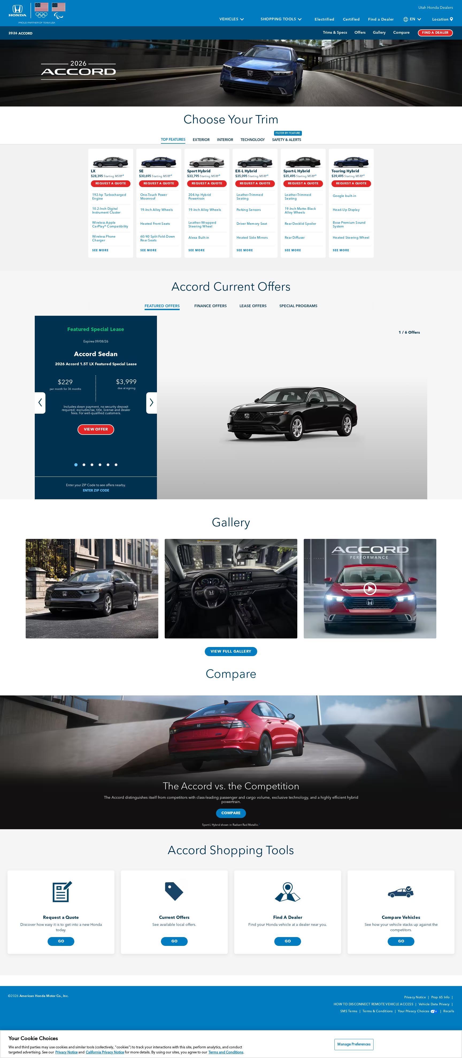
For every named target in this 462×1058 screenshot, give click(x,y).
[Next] (151, 403)
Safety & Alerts (286, 140)
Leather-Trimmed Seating (250, 196)
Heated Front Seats (155, 224)
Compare (401, 33)
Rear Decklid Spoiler (300, 224)
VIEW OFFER (96, 429)
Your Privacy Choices (414, 1011)
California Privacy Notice (105, 1052)
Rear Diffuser (295, 237)
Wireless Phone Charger (104, 238)
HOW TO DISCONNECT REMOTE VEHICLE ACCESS (374, 1004)
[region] (231, 1044)
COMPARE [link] (231, 813)
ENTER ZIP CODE (96, 490)
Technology (253, 140)
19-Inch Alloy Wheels (156, 210)
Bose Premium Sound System (350, 224)
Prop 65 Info (441, 997)
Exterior (201, 140)
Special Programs (298, 306)
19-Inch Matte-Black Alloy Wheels (301, 210)
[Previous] (40, 403)
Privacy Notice (415, 997)
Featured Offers (162, 306)
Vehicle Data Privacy (435, 1004)
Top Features (173, 140)
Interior (225, 140)
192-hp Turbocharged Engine (109, 196)
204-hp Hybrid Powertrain (200, 196)
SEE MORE (100, 250)
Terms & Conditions (378, 1011)
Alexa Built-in (198, 237)
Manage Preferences (353, 1044)
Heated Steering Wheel (351, 237)
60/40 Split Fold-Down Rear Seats (158, 238)
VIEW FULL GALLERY (231, 651)
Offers (360, 33)
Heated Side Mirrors (252, 237)
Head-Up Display (346, 210)
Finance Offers (210, 306)
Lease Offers (253, 306)
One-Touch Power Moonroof (154, 196)
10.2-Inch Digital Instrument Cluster (106, 210)
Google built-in (344, 196)
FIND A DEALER (435, 33)
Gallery (379, 33)
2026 (13, 33)
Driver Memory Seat (252, 224)
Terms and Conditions (226, 1052)
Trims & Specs (335, 33)
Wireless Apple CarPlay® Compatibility (110, 224)
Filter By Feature (288, 133)
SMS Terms (349, 1011)
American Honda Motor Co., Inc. (44, 996)
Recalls (448, 1011)
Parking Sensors (249, 210)
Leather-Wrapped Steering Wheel (202, 224)
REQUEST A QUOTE (110, 183)
